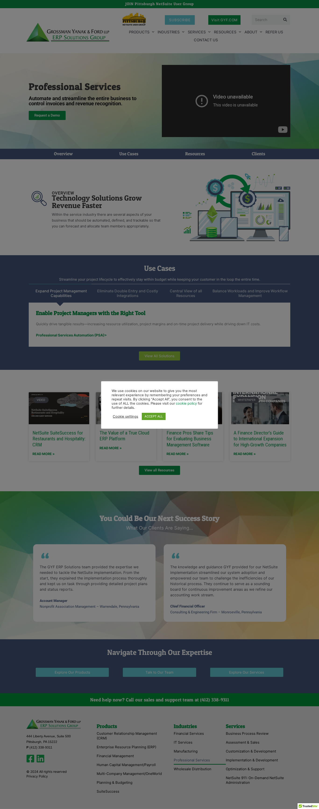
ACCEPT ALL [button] (154, 416)
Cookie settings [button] (125, 416)
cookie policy (187, 403)
